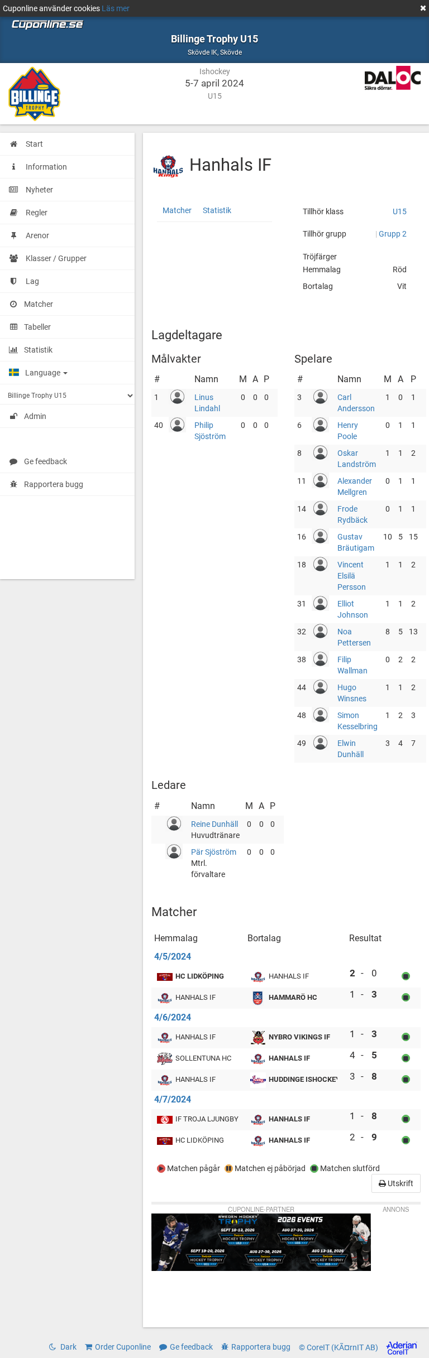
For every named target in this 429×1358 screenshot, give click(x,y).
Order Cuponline (123, 1346)
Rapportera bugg (53, 484)
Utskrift (399, 1183)
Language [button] (43, 372)
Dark (68, 1346)
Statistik (217, 210)
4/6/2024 (172, 1017)
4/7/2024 (172, 1099)
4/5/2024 (172, 956)
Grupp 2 (393, 233)
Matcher (177, 210)
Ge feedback (45, 461)
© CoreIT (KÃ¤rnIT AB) (339, 1347)
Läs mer (116, 8)
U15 (400, 211)
